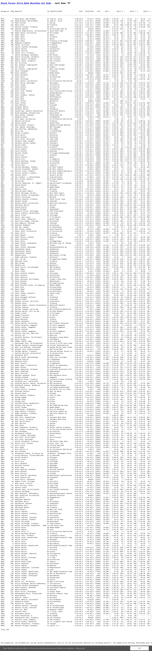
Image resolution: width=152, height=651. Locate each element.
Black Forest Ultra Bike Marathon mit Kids (26, 3)
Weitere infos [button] (80, 648)
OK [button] (139, 648)
